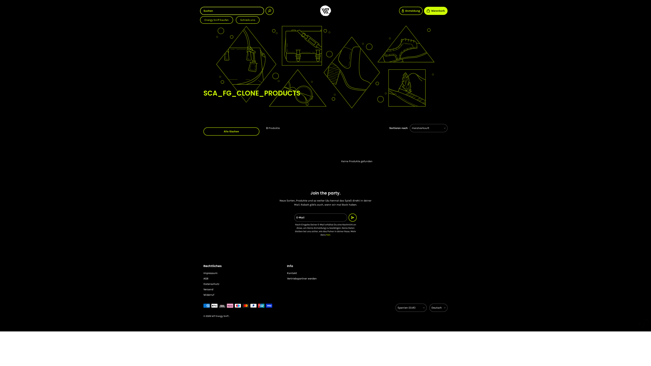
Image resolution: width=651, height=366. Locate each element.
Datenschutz (211, 284)
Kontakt (292, 273)
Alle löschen (231, 131)
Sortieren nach (398, 128)
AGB (205, 278)
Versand (208, 289)
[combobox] (232, 11)
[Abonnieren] (353, 218)
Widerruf (208, 294)
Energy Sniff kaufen (216, 20)
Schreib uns (247, 20)
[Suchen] (269, 11)
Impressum (210, 273)
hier (328, 234)
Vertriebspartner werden (302, 278)
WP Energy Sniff (220, 316)
